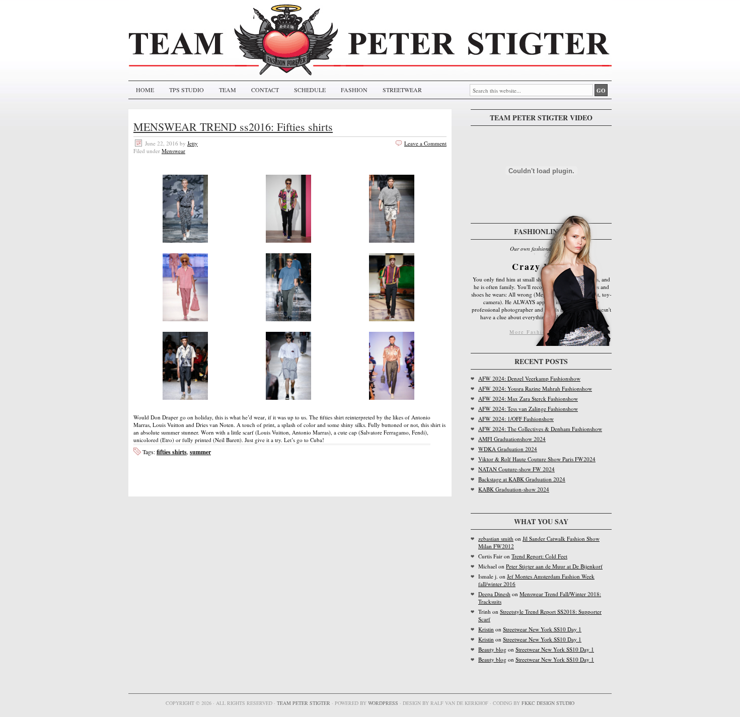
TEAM (227, 90)
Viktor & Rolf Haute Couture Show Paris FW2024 (537, 459)
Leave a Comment (425, 143)
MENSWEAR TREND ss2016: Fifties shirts (233, 126)
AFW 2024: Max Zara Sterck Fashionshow (528, 398)
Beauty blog (492, 649)
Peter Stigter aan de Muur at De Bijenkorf (554, 566)
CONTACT (265, 90)
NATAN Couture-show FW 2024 (516, 469)
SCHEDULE (310, 90)
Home (145, 90)
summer (200, 452)
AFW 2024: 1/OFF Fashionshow (516, 418)
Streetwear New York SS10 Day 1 (542, 629)
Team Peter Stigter (303, 702)
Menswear (173, 151)
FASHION (354, 90)
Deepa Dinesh (494, 594)
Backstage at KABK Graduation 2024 (521, 479)
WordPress (383, 702)
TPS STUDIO (186, 90)
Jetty (192, 143)
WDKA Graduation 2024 (507, 449)
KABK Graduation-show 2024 (513, 489)
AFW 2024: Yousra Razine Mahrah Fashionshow (535, 388)
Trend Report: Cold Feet (539, 556)
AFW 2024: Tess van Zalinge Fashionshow (528, 408)
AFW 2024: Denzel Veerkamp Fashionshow (529, 378)
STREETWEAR (402, 90)
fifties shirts (172, 452)
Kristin (486, 629)
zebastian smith (495, 538)
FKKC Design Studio (548, 702)
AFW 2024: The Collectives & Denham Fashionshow (540, 429)
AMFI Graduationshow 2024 (512, 439)
